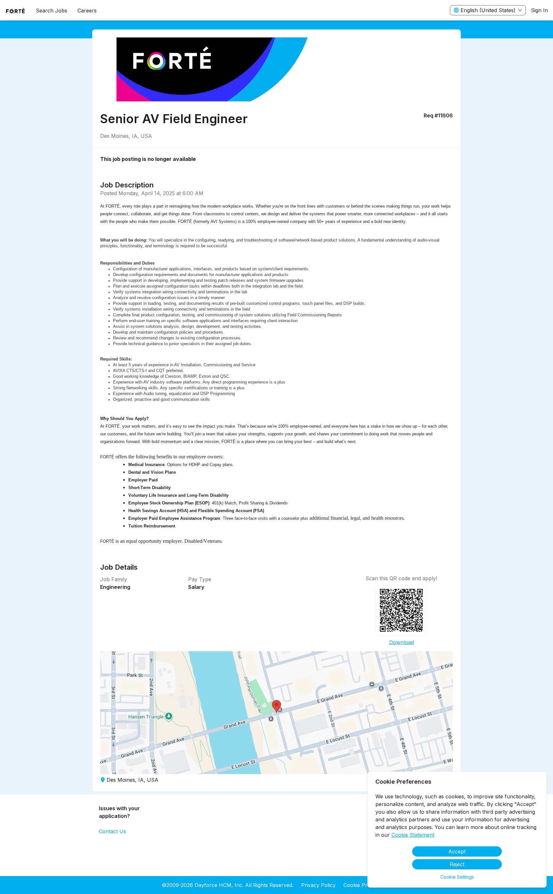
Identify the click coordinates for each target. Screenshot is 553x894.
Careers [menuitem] (87, 10)
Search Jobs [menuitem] (51, 10)
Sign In (539, 10)
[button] (276, 712)
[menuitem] (15, 10)
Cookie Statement (412, 835)
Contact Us (112, 831)
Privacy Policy (318, 885)
